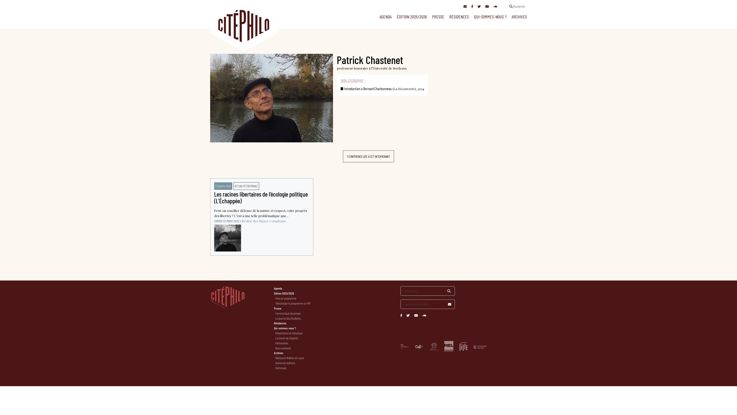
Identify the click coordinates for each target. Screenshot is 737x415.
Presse (438, 16)
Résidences (459, 16)
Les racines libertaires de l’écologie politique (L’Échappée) (261, 197)
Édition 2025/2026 (412, 16)
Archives (519, 16)
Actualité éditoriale (246, 186)
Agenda (385, 16)
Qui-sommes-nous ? (490, 16)
